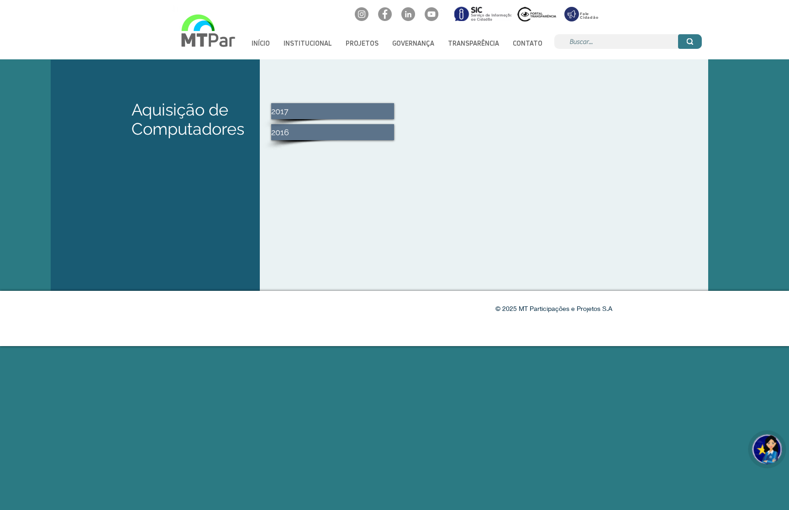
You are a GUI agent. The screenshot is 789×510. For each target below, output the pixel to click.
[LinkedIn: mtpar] (408, 14)
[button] (308, 43)
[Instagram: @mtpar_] (361, 14)
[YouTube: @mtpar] (431, 14)
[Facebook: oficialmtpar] (385, 14)
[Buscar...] (690, 41)
